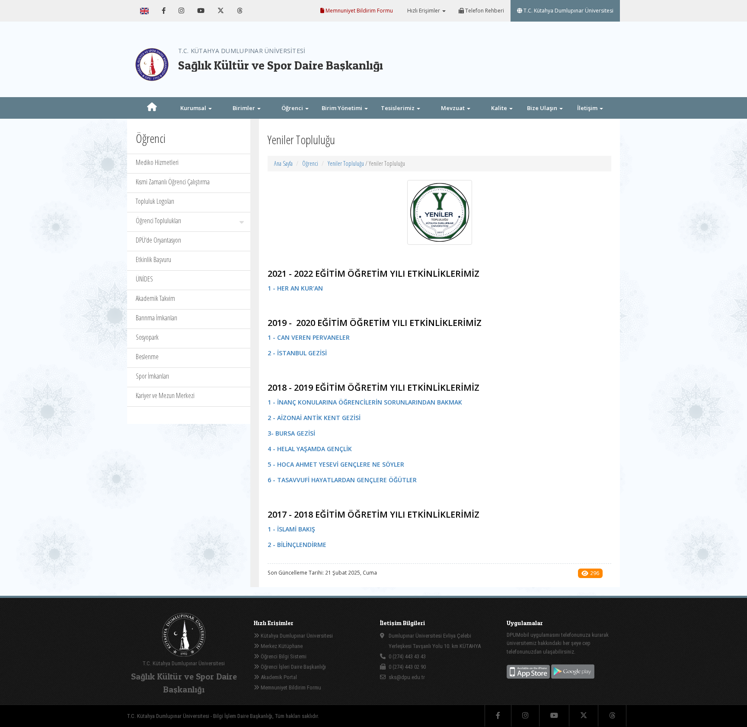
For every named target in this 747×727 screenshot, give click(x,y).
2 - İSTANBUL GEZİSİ (297, 353)
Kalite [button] (499, 108)
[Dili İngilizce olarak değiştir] (144, 11)
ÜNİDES (144, 279)
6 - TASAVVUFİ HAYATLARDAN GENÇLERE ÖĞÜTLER (342, 480)
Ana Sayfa (283, 163)
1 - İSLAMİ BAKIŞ (291, 529)
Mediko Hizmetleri (157, 162)
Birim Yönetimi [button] (343, 108)
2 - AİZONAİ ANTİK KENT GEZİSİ (314, 418)
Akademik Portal (278, 677)
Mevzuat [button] (453, 108)
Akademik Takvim (155, 298)
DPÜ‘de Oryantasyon (158, 240)
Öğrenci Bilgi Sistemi (282, 656)
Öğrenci (310, 163)
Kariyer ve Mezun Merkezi (165, 395)
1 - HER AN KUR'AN (295, 288)
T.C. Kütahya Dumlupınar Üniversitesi (567, 10)
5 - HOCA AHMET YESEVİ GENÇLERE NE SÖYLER (336, 464)
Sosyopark (147, 337)
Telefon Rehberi (484, 10)
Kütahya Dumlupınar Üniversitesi (296, 635)
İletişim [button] (588, 108)
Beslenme (147, 356)
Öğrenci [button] (292, 108)
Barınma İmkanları (156, 317)
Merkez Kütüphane (281, 646)
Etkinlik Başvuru (153, 259)
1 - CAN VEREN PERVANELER (309, 337)
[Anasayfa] (152, 108)
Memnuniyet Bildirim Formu (358, 10)
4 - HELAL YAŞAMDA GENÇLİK (310, 449)
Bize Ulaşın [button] (543, 108)
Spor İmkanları (152, 376)
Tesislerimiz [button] (398, 108)
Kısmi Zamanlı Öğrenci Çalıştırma (173, 181)
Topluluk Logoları (155, 201)
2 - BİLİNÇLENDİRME (297, 545)
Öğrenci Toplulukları (158, 220)
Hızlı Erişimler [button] (423, 10)
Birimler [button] (244, 108)
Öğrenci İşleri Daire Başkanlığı (292, 667)
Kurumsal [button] (194, 108)
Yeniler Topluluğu (346, 163)
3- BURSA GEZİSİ (291, 433)
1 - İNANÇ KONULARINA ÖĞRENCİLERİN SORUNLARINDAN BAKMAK (365, 402)
